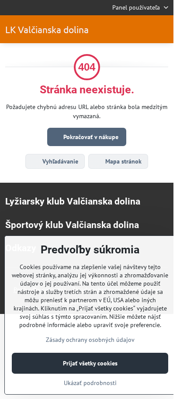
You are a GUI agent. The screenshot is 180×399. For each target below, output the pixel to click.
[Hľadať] (142, 29)
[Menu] (162, 29)
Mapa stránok (123, 161)
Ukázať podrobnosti (90, 383)
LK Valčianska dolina (47, 29)
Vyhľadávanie (59, 161)
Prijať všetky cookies (90, 363)
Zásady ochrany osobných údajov (90, 340)
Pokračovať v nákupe (90, 137)
